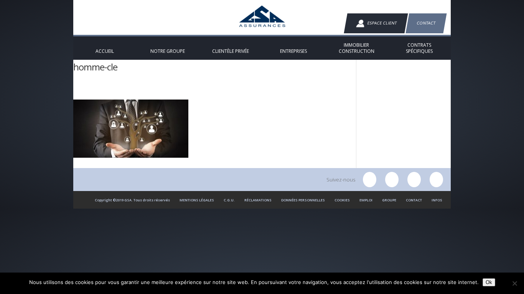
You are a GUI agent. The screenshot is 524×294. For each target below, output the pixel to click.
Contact (426, 23)
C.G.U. (229, 200)
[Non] (514, 283)
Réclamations (258, 200)
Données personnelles (303, 200)
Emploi (365, 200)
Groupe (389, 200)
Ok (489, 282)
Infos (437, 200)
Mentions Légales (197, 200)
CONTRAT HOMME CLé (162, 92)
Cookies (342, 200)
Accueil (86, 92)
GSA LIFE (113, 92)
